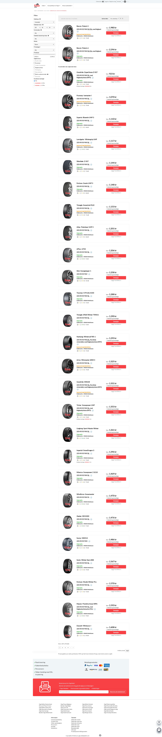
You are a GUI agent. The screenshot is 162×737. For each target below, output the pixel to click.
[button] (159, 722)
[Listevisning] (120, 18)
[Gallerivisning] (122, 18)
